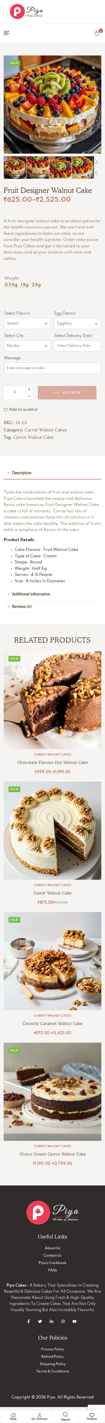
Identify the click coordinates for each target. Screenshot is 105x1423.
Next (96, 162)
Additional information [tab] (31, 594)
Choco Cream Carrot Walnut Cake (52, 1154)
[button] (94, 66)
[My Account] (39, 1415)
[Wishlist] (91, 1415)
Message (12, 358)
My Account (39, 1419)
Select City (23, 335)
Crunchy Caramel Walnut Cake (52, 1023)
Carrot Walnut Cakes (46, 429)
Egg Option (74, 313)
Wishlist (92, 1419)
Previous (96, 173)
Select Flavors (27, 313)
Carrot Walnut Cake (33, 437)
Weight (11, 278)
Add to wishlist (23, 410)
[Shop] (13, 1415)
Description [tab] (22, 472)
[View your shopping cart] (97, 33)
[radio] (11, 285)
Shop (13, 1419)
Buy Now (72, 392)
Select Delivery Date (77, 335)
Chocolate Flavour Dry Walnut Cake (52, 762)
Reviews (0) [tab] (22, 606)
